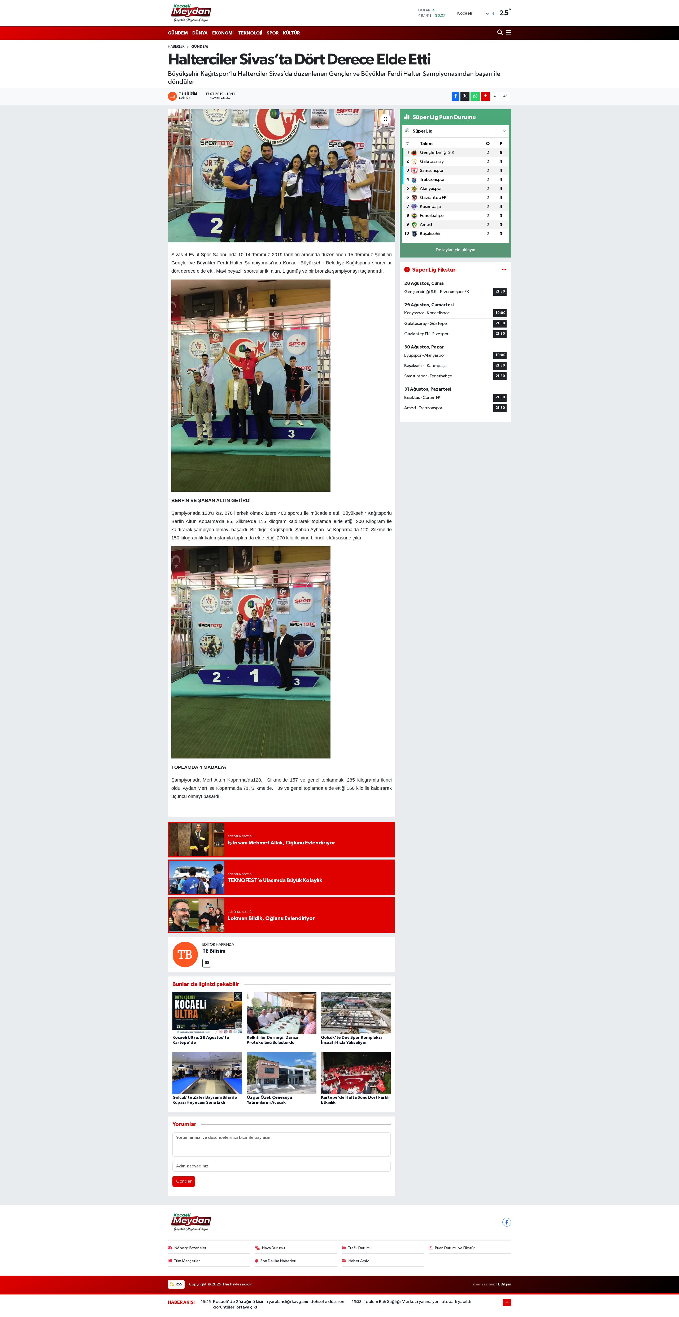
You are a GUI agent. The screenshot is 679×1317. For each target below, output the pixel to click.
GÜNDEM (178, 33)
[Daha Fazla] (485, 96)
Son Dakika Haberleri (278, 1261)
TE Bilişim (213, 951)
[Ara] (500, 33)
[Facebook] (506, 1222)
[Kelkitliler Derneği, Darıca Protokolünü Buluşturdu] (281, 1013)
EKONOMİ (223, 33)
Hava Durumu (273, 1248)
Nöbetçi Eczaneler (190, 1248)
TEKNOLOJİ (250, 33)
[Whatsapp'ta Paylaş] (475, 96)
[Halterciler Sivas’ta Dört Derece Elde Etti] (281, 175)
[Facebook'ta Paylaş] (455, 96)
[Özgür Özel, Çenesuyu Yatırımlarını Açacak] (281, 1073)
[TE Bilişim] (185, 954)
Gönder (184, 1181)
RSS (178, 1284)
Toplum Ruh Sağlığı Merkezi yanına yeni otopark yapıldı (417, 1301)
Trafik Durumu (360, 1248)
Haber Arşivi (359, 1261)
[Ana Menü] (507, 33)
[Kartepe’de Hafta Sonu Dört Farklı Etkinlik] (356, 1073)
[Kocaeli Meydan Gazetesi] (191, 13)
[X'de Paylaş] (464, 96)
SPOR (272, 33)
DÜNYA (200, 33)
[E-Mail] (206, 963)
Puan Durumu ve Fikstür (455, 1248)
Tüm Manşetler (187, 1261)
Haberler (176, 47)
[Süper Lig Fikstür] (504, 270)
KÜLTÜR (291, 33)
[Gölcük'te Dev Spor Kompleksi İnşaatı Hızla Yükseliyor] (356, 1013)
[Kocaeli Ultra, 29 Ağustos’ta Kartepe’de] (207, 1013)
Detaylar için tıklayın (455, 250)
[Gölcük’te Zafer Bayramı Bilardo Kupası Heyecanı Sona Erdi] (207, 1073)
